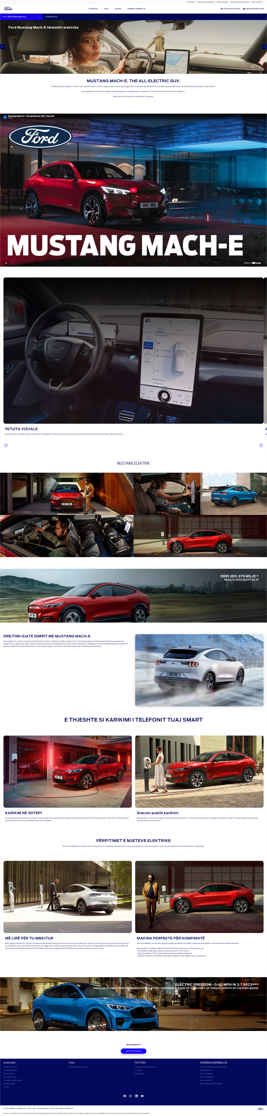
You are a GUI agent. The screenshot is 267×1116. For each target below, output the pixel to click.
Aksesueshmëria (42, 1108)
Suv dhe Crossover (10, 1067)
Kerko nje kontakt (222, 2)
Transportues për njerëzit (12, 1080)
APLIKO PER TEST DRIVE (231, 9)
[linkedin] (136, 1096)
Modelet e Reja (8, 1084)
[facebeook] (124, 1096)
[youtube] (142, 1096)
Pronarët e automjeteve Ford (145, 1067)
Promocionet (191, 2)
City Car (6, 1087)
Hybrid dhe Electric (10, 1070)
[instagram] (130, 1096)
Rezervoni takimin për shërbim (239, 2)
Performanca (8, 1074)
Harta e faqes (31, 1108)
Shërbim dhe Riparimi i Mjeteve (211, 1084)
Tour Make (138, 1070)
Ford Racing (138, 1074)
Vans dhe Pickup (9, 1077)
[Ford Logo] (8, 9)
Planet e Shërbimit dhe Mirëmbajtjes (213, 1067)
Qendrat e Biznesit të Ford (78, 1067)
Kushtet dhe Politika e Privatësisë (61, 1108)
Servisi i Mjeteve (206, 1080)
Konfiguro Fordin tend (255, 9)
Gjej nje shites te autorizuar (206, 2)
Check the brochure (133, 1051)
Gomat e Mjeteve (206, 1074)
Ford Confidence (206, 1070)
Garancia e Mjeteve (207, 1077)
